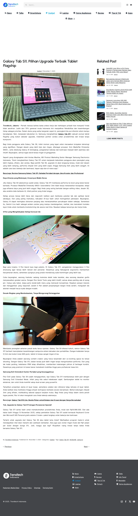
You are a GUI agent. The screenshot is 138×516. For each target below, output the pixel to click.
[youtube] (131, 5)
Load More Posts (115, 138)
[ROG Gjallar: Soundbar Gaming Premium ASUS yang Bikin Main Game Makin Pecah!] (101, 113)
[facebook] (126, 502)
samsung (80, 440)
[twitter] (130, 502)
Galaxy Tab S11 (64, 134)
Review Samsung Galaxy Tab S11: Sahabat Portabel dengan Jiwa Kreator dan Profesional (48, 173)
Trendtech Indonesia (11, 440)
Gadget (39, 71)
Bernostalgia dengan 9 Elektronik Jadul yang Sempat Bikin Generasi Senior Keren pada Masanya (118, 80)
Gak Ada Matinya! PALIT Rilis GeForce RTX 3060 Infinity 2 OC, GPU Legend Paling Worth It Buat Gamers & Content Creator (119, 126)
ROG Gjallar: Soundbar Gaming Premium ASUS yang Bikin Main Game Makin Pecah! (119, 114)
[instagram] (127, 5)
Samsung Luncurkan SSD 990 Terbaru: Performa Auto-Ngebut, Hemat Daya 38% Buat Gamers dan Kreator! (118, 103)
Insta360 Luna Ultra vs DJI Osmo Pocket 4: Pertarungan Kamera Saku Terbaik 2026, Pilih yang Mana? (118, 70)
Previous (8, 447)
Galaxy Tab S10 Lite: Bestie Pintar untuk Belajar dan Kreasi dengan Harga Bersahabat (46, 400)
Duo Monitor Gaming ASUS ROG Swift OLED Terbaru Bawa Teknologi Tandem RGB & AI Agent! (119, 91)
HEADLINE (73, 440)
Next (86, 447)
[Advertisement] (69, 37)
